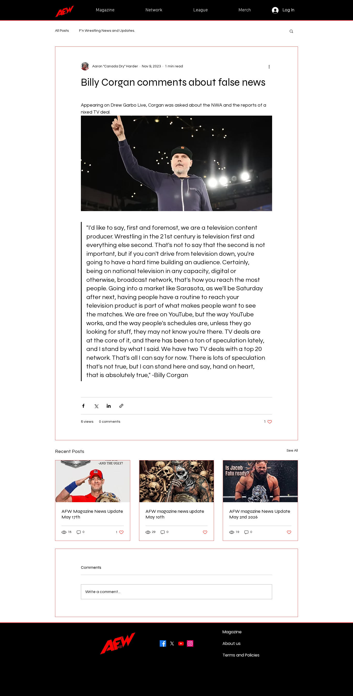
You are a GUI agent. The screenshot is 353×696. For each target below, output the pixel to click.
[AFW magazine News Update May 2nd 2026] (260, 481)
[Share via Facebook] (83, 405)
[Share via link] (121, 405)
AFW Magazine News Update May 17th (92, 514)
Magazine (232, 632)
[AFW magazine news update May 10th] (176, 481)
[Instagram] (190, 643)
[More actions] (269, 66)
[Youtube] (181, 643)
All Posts (62, 31)
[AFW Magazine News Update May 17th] (92, 481)
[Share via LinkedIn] (108, 405)
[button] (291, 31)
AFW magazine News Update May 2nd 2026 (259, 514)
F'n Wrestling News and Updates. (107, 31)
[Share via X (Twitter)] (96, 405)
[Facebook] (163, 643)
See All (292, 450)
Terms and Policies (234, 655)
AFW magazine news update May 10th (174, 514)
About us (231, 643)
